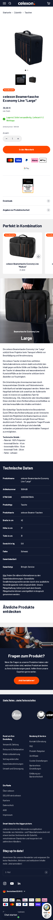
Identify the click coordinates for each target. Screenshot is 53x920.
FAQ (31, 746)
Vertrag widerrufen (11, 759)
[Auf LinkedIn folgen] (19, 883)
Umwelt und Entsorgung (13, 768)
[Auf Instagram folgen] (5, 883)
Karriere (6, 800)
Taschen (28, 12)
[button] (20, 79)
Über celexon (8, 791)
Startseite (7, 12)
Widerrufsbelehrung (11, 754)
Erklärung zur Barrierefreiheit (36, 775)
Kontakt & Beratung (37, 741)
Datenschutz (8, 805)
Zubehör (18, 12)
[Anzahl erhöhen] (18, 138)
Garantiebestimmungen (13, 764)
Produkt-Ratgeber (37, 751)
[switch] (46, 915)
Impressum (8, 815)
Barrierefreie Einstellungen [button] (35, 767)
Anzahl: (6, 133)
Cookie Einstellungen (38, 761)
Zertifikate (33, 756)
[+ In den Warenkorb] (38, 256)
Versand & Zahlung (11, 744)
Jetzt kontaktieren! (26, 680)
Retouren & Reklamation (13, 749)
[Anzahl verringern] (6, 138)
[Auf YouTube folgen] (12, 883)
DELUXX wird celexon (12, 795)
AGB (5, 810)
